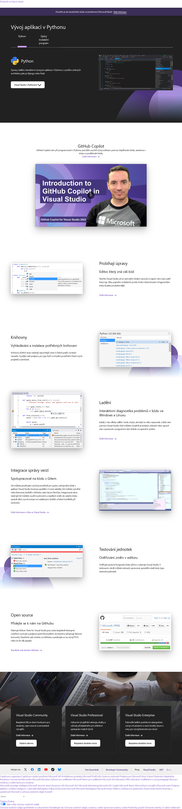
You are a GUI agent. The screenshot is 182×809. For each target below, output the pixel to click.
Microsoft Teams (127, 785)
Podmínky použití (136, 807)
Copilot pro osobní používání (34, 776)
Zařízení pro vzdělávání (61, 779)
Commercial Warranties (20, 779)
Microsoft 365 (54, 776)
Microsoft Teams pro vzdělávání (87, 779)
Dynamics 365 (58, 785)
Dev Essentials (92, 769)
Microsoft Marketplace (86, 788)
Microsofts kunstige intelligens (14, 785)
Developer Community (117, 769)
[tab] (22, 36)
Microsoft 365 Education (113, 779)
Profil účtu (96, 776)
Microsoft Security (36, 785)
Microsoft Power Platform (109, 788)
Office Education (132, 779)
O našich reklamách (171, 807)
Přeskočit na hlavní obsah (11, 1)
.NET (161, 769)
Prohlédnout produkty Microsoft (76, 776)
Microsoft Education (41, 779)
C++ (169, 769)
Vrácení (150, 776)
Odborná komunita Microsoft (62, 788)
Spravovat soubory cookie (116, 807)
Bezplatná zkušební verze (85, 743)
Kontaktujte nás (57, 807)
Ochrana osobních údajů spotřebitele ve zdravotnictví (24, 807)
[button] (91, 195)
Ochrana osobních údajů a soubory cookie (83, 807)
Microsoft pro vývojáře (145, 785)
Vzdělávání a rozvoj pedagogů (155, 779)
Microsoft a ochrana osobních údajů (27, 791)
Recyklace (4, 779)
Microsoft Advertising (88, 785)
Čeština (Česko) (7, 801)
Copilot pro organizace (10, 776)
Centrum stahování (110, 776)
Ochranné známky (153, 807)
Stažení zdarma (26, 743)
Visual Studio (149, 769)
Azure (48, 785)
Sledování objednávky (164, 776)
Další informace (119, 12)
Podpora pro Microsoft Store (133, 776)
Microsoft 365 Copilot (109, 785)
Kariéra (159, 788)
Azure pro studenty (25, 782)
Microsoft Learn (163, 785)
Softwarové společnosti (132, 788)
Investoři (48, 791)
